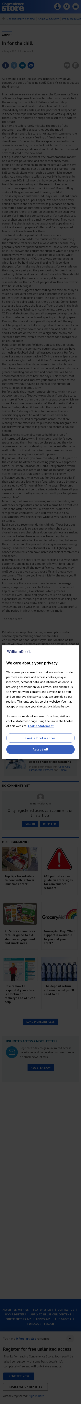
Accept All (40, 749)
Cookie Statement (41, 726)
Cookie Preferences (40, 738)
